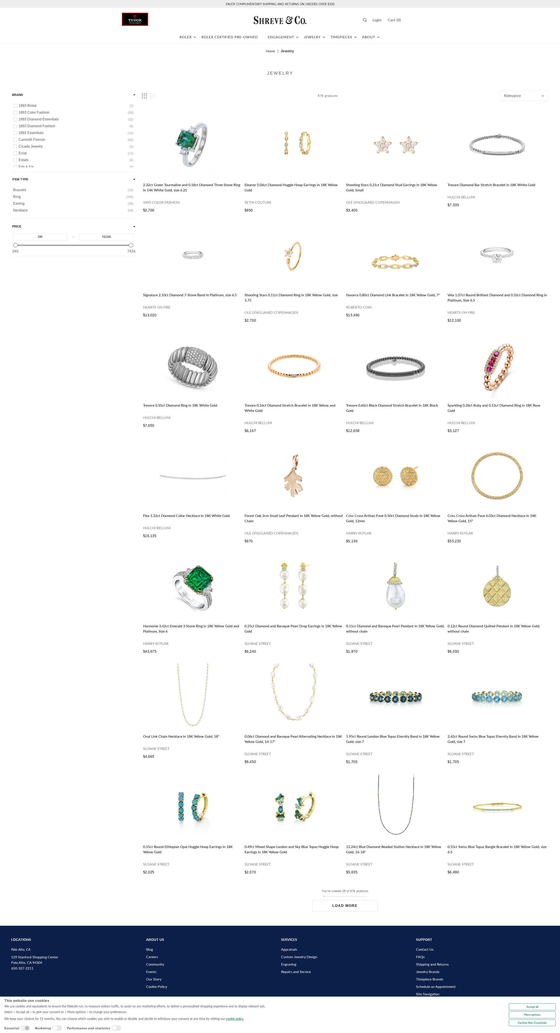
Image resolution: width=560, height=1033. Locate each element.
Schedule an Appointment (436, 986)
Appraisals (289, 949)
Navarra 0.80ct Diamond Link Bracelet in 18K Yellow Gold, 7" (393, 295)
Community (155, 964)
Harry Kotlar (358, 533)
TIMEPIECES (341, 37)
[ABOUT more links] (378, 35)
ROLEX (186, 37)
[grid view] (144, 96)
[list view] (153, 96)
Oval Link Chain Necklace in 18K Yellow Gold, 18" (181, 736)
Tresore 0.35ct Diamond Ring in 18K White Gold (180, 405)
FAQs (420, 957)
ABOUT (368, 37)
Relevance (512, 96)
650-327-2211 (22, 968)
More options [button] (532, 1014)
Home (270, 51)
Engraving (288, 964)
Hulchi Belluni (461, 197)
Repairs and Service (296, 972)
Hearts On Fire (156, 307)
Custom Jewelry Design (299, 957)
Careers (152, 957)
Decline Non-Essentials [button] (532, 1022)
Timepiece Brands (429, 979)
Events (151, 972)
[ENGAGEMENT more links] (297, 35)
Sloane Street (258, 643)
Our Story (153, 979)
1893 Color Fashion (161, 202)
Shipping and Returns (432, 964)
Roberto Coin (359, 307)
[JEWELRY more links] (324, 35)
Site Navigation (427, 994)
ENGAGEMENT (281, 37)
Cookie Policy (156, 986)
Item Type (20, 179)
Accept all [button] (532, 1006)
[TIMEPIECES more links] (355, 35)
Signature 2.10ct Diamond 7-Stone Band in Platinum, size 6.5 (190, 295)
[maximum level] (131, 245)
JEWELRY (312, 37)
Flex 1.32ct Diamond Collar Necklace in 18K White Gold (186, 515)
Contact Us (425, 949)
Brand (17, 95)
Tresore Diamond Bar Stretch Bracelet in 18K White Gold (491, 185)
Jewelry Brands (427, 972)
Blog (149, 949)
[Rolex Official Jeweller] (421, 20)
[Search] (366, 20)
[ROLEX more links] (195, 35)
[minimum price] (15, 245)
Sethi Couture (258, 202)
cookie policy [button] (234, 1019)
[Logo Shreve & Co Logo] (280, 20)
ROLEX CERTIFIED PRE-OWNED (229, 37)
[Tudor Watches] (135, 18)
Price (16, 226)
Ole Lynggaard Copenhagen (373, 202)
